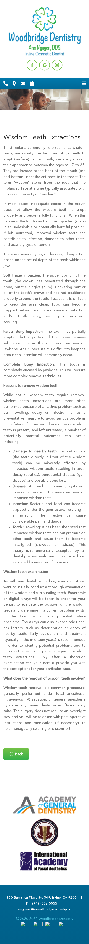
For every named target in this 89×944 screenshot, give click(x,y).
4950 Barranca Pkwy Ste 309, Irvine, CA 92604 (42, 897)
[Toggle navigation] (84, 83)
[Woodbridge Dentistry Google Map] (14, 83)
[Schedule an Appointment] (32, 83)
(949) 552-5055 (44, 903)
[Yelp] (63, 926)
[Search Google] (38, 926)
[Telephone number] (5, 83)
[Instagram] (50, 926)
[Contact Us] (23, 83)
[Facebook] (25, 926)
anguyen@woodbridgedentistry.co (44, 909)
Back (19, 754)
